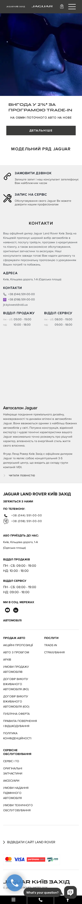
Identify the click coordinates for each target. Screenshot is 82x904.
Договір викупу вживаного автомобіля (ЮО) (16, 701)
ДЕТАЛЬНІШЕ (41, 130)
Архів (7, 659)
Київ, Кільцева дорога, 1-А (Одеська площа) (20, 545)
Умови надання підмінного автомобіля (16, 793)
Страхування (54, 652)
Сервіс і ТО (11, 761)
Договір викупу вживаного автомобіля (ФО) (16, 684)
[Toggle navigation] (72, 6)
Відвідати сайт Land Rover (30, 842)
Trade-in (50, 645)
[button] (62, 6)
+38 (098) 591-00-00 (21, 299)
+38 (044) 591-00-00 (21, 294)
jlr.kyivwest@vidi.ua (15, 305)
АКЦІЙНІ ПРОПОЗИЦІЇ (18, 645)
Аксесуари (11, 780)
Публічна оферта (16, 714)
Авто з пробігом (16, 652)
